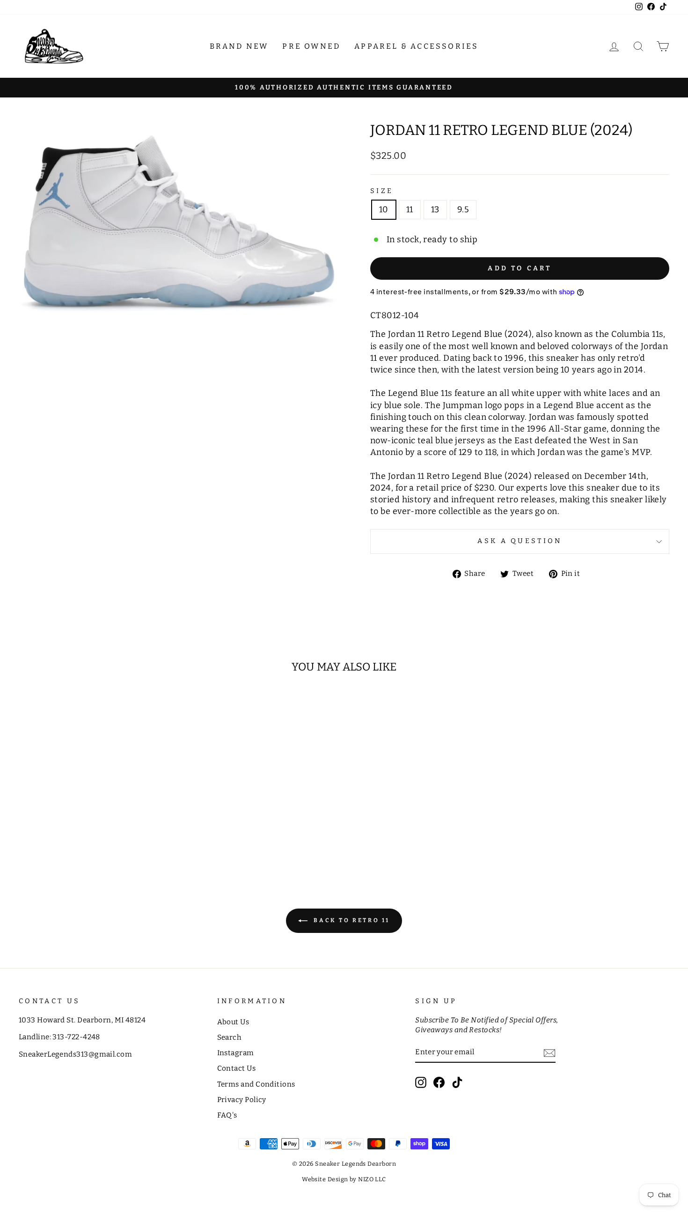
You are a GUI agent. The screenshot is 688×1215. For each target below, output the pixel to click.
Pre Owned (311, 46)
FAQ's (227, 1115)
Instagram (235, 1053)
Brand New (239, 46)
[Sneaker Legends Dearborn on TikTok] (457, 1082)
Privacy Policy (241, 1100)
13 (435, 209)
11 (409, 209)
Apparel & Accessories (416, 46)
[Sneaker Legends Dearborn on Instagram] (420, 1082)
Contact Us (236, 1068)
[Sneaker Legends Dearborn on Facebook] (439, 1082)
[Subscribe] (549, 1052)
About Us (233, 1022)
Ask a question (519, 541)
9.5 (463, 209)
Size (381, 191)
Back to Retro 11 (350, 920)
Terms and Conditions (256, 1084)
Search (229, 1037)
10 (383, 209)
